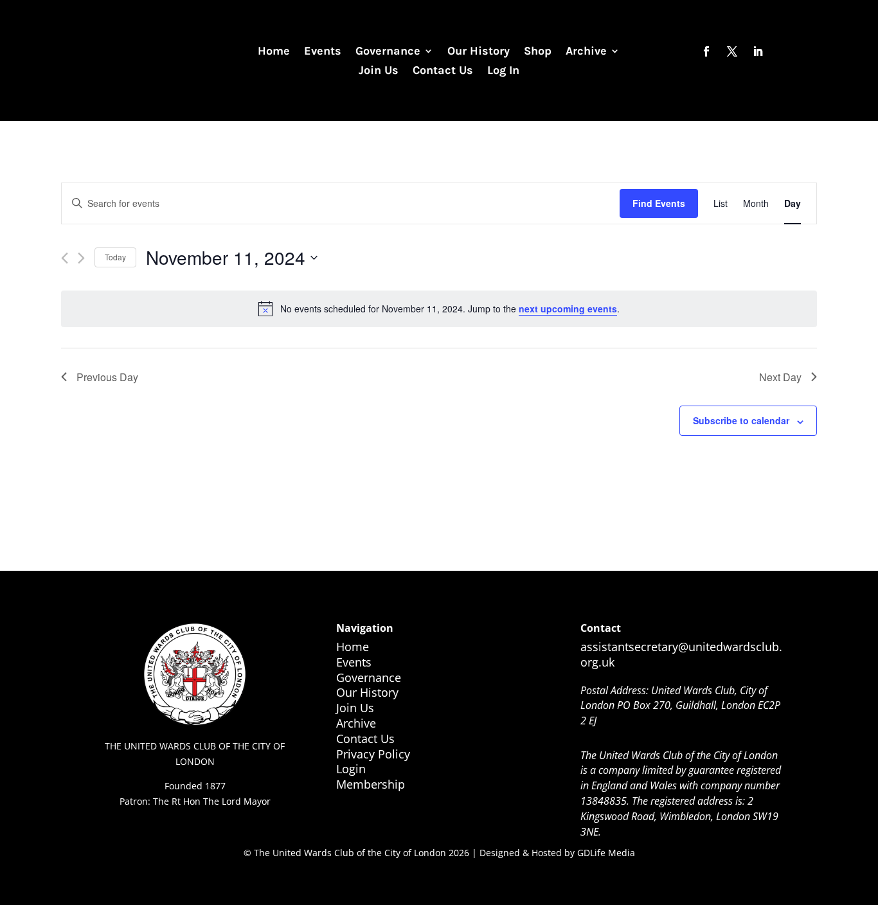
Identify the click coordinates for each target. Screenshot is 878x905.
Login (351, 768)
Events (322, 52)
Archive (586, 52)
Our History (478, 52)
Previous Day (107, 377)
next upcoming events (568, 308)
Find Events (658, 203)
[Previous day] (64, 258)
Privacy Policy (373, 754)
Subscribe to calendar (741, 420)
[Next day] (81, 258)
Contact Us (443, 71)
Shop (537, 52)
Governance (387, 52)
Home (274, 52)
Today (115, 256)
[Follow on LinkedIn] (758, 51)
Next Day (780, 377)
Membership (370, 784)
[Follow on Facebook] (706, 51)
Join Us (379, 71)
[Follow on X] (732, 51)
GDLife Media (606, 853)
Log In (503, 71)
